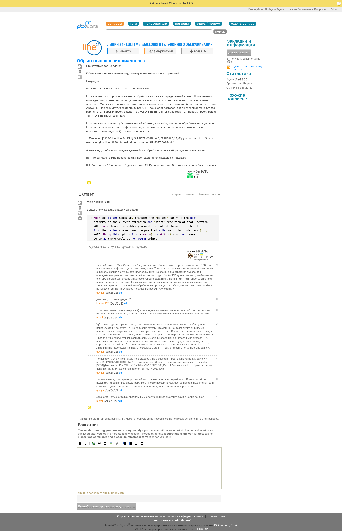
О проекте (123, 516)
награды (182, 23)
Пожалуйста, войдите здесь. (266, 9)
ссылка (143, 246)
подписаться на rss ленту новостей (247, 68)
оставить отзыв (216, 516)
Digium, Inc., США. (226, 525)
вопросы (115, 23)
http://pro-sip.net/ (201, 260)
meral (196, 254)
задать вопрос (242, 23)
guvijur (196, 174)
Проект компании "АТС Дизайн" (171, 520)
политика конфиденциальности (185, 516)
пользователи (156, 23)
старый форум (208, 23)
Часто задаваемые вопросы (308, 9)
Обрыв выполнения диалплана (111, 60)
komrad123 (102, 303)
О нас (334, 9)
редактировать (100, 246)
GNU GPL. (203, 529)
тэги (133, 23)
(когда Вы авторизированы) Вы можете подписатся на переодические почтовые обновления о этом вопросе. (149, 418)
